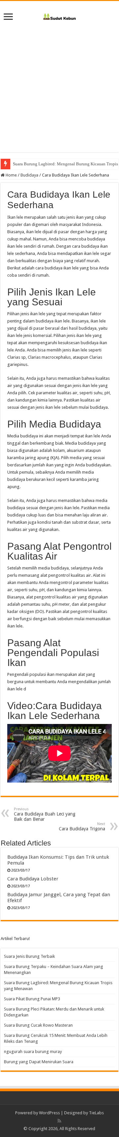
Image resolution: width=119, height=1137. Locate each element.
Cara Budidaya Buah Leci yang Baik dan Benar (44, 814)
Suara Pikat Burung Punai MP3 (32, 998)
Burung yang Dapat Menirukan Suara (38, 1061)
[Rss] (59, 1121)
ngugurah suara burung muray (33, 1051)
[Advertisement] (59, 93)
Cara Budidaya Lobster (33, 879)
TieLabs (96, 1112)
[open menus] (8, 17)
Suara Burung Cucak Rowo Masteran (38, 1025)
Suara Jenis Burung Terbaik (29, 956)
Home (11, 175)
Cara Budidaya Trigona (82, 826)
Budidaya (29, 175)
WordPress (49, 1112)
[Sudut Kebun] (59, 15)
